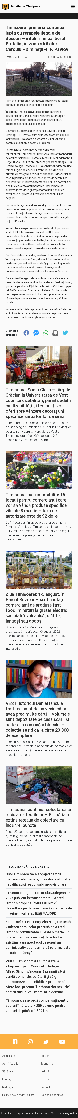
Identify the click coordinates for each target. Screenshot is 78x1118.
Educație (7, 1079)
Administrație (10, 1063)
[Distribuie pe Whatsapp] (45, 333)
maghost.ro (70, 1113)
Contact (45, 1087)
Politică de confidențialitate (18, 1094)
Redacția (7, 1087)
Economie (47, 1063)
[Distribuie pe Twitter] (65, 333)
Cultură (45, 1071)
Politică (45, 1055)
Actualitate (8, 1055)
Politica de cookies (52, 1094)
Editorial (45, 1079)
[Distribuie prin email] (55, 333)
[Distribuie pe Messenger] (36, 333)
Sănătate (7, 1071)
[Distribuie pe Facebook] (26, 333)
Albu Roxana (64, 56)
